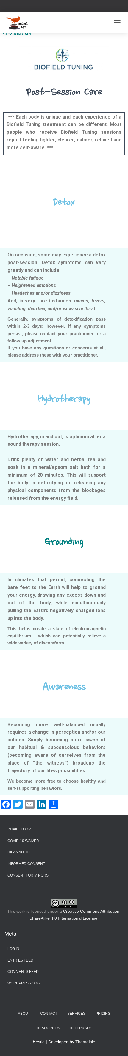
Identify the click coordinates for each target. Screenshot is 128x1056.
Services (76, 1013)
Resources (48, 1028)
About (24, 1013)
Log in (13, 949)
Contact (48, 1013)
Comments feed (23, 972)
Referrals (80, 1028)
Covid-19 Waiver (23, 841)
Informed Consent (26, 864)
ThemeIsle (85, 1041)
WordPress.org (23, 983)
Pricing (103, 1013)
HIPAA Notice (19, 852)
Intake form (19, 829)
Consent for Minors (28, 875)
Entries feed (20, 960)
